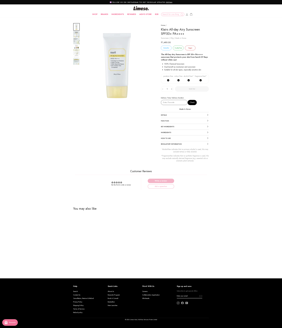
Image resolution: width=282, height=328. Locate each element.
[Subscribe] (200, 296)
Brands (104, 14)
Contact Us (76, 295)
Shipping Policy (78, 305)
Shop (94, 14)
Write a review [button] (161, 181)
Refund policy (77, 312)
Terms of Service (78, 309)
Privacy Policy (77, 302)
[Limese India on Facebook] (182, 303)
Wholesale (145, 298)
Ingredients (117, 14)
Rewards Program (114, 295)
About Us (111, 291)
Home (163, 25)
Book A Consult (113, 298)
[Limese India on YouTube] (186, 303)
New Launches (112, 305)
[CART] (191, 14)
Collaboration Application (151, 295)
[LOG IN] (186, 14)
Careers (145, 291)
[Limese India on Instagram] (178, 303)
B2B (156, 14)
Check (192, 102)
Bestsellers (111, 302)
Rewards (131, 14)
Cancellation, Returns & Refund (83, 298)
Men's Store (145, 14)
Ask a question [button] (161, 186)
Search (75, 291)
